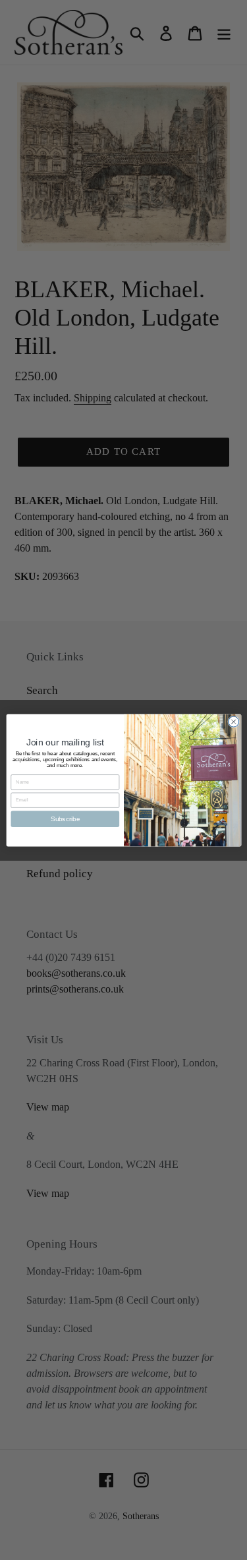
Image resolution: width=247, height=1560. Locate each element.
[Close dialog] (233, 721)
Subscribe (64, 818)
